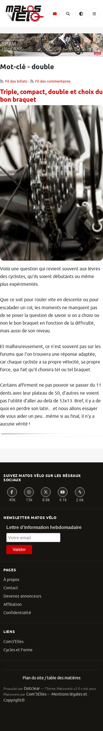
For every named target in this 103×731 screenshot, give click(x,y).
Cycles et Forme (18, 650)
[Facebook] (12, 492)
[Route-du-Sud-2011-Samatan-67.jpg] (51, 185)
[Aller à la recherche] (67, 13)
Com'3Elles (36, 694)
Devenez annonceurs (22, 596)
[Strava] (80, 492)
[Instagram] (29, 492)
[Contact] (54, 13)
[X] (46, 492)
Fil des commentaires (53, 81)
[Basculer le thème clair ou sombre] (81, 13)
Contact (10, 588)
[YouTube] (63, 492)
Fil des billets (16, 81)
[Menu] (94, 13)
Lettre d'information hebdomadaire (44, 527)
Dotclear (32, 688)
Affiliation (12, 604)
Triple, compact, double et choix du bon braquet (51, 96)
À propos (11, 579)
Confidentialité (17, 612)
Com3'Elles (13, 641)
